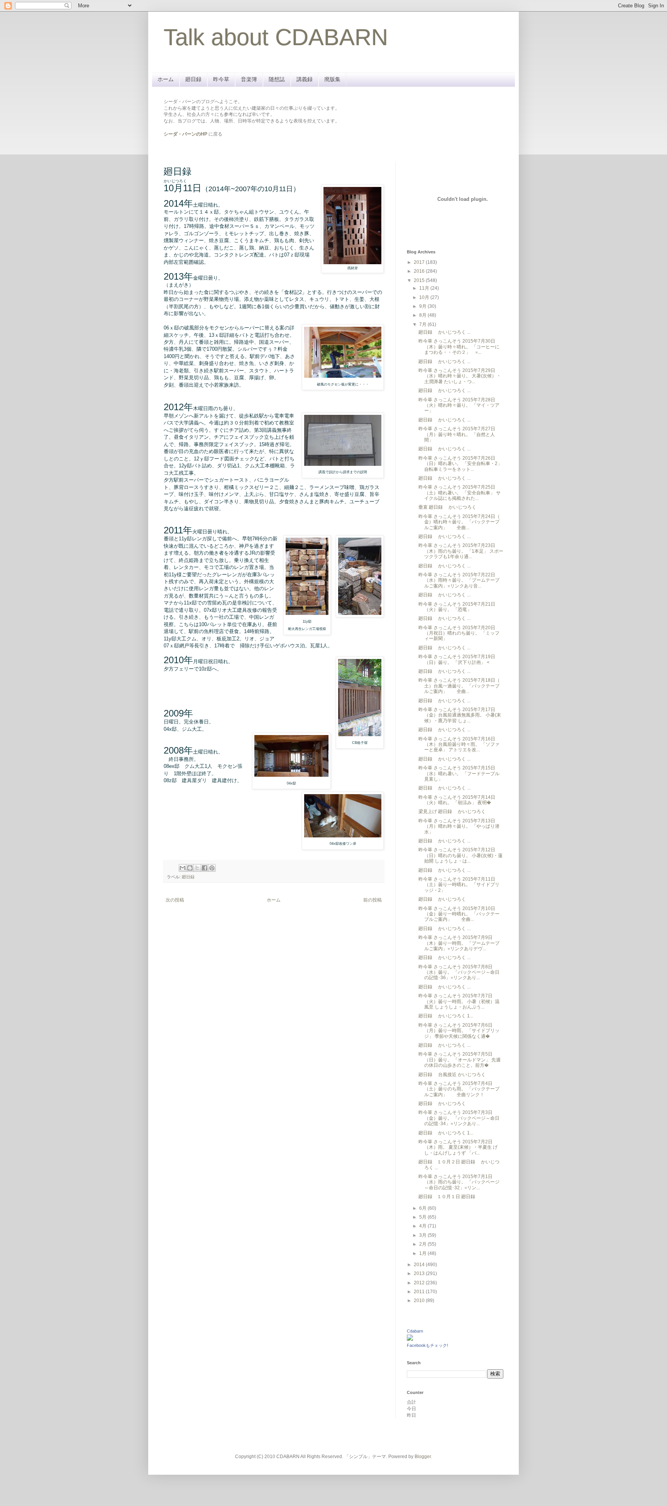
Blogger (423, 1456)
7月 (423, 324)
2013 (420, 1273)
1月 (423, 1253)
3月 (423, 1235)
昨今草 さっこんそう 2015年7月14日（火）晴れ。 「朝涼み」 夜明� (456, 800)
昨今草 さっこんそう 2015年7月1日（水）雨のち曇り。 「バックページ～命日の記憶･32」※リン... (458, 1182)
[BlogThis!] (190, 868)
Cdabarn (415, 1331)
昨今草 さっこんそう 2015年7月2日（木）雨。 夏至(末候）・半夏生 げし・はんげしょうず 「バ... (458, 1147)
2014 (420, 1264)
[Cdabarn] (410, 1339)
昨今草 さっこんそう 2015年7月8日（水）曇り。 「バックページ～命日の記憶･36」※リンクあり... (458, 972)
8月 (423, 315)
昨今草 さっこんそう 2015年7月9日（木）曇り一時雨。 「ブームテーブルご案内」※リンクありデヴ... (458, 943)
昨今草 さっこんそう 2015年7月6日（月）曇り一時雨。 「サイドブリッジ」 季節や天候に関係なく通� (458, 1030)
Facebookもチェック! (427, 1345)
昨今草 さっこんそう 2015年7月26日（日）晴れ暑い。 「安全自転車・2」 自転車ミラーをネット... (460, 463)
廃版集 (332, 79)
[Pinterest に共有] (212, 868)
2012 (420, 1282)
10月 (424, 297)
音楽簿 (249, 79)
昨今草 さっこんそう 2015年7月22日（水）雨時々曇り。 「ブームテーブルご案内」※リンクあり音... (458, 580)
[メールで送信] (182, 868)
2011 (420, 1291)
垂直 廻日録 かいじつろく (447, 507)
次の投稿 (175, 900)
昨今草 (221, 79)
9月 (423, 306)
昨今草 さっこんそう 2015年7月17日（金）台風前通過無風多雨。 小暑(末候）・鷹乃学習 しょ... (459, 715)
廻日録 (193, 79)
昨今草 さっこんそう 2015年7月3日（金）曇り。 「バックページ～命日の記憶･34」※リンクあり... (458, 1118)
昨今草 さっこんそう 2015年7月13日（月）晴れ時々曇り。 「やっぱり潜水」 (458, 826)
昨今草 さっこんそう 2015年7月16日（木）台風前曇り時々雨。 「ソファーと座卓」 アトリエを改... (458, 744)
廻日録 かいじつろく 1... (445, 1016)
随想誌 (277, 79)
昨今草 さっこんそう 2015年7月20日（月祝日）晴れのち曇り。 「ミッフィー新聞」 (458, 633)
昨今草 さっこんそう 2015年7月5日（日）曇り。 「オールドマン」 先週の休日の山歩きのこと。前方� (459, 1059)
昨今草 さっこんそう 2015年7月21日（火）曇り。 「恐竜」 (456, 606)
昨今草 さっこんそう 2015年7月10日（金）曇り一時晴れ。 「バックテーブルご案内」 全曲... (458, 914)
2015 (420, 280)
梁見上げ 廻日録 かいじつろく (452, 811)
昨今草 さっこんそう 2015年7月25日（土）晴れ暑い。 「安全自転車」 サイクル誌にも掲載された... (459, 492)
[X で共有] (197, 868)
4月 (423, 1226)
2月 (423, 1244)
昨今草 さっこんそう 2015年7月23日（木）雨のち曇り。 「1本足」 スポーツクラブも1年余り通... (460, 551)
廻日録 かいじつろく (442, 899)
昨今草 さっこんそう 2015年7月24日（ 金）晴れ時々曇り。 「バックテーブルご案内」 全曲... (459, 522)
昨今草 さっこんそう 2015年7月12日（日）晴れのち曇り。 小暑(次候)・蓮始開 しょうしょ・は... (460, 855)
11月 (424, 288)
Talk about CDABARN (276, 37)
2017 (420, 262)
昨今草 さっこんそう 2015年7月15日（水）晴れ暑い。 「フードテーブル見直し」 (458, 773)
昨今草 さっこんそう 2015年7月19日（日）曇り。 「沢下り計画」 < (456, 659)
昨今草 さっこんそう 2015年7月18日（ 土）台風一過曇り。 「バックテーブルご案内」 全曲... (459, 685)
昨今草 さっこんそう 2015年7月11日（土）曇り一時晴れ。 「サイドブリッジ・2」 (458, 884)
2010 (420, 1300)
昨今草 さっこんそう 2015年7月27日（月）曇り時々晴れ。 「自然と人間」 (456, 434)
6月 (423, 1208)
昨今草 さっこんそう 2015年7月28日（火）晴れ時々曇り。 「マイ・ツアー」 (458, 405)
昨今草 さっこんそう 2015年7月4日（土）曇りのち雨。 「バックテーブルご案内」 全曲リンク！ (458, 1089)
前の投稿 (372, 900)
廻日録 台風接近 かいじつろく (452, 1074)
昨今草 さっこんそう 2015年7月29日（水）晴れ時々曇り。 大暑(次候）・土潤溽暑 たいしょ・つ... (459, 376)
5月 (423, 1217)
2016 (420, 271)
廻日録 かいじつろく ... (444, 332)
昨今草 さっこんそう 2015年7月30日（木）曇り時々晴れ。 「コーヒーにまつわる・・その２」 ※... (458, 346)
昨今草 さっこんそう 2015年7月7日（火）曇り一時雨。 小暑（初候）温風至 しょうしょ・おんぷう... (458, 1001)
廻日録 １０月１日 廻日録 (449, 1196)
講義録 (304, 79)
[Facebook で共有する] (204, 868)
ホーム (165, 79)
